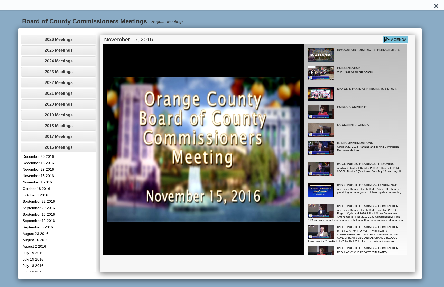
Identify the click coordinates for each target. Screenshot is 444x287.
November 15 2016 (38, 176)
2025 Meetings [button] (59, 50)
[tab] (58, 39)
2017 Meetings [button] (59, 136)
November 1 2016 (37, 182)
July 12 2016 (33, 272)
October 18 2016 (36, 189)
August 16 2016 (35, 240)
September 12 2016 (39, 221)
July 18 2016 (33, 266)
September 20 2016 (39, 208)
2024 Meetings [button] (59, 61)
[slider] (198, 251)
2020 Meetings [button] (59, 104)
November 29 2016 (38, 169)
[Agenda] (395, 39)
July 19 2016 (33, 253)
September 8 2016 (38, 227)
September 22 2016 (39, 201)
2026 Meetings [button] (59, 39)
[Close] (436, 5)
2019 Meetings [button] (59, 115)
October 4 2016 (35, 195)
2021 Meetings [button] (59, 93)
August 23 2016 (35, 234)
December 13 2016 (38, 163)
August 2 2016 (34, 246)
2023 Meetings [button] (59, 72)
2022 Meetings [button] (59, 82)
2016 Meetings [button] (59, 147)
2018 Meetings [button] (59, 126)
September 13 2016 (39, 214)
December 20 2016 (38, 156)
